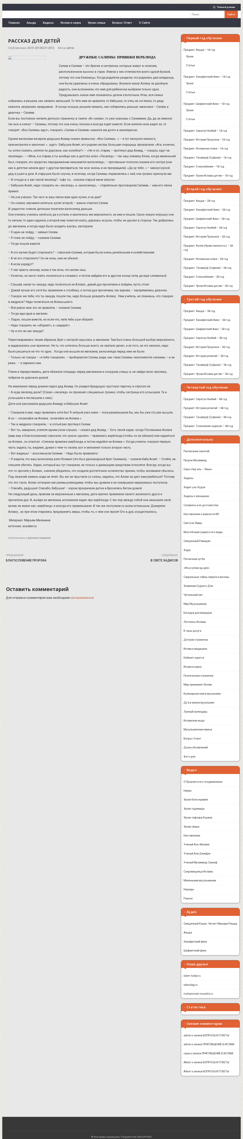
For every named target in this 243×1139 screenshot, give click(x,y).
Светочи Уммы (193, 523)
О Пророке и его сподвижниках (203, 781)
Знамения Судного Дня (198, 585)
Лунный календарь (195, 711)
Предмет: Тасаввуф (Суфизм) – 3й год (207, 364)
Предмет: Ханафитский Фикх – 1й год (207, 76)
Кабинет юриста (194, 657)
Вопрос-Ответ (122, 22)
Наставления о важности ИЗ (201, 514)
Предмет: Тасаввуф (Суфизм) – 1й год (207, 157)
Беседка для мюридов (198, 612)
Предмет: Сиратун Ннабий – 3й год (205, 337)
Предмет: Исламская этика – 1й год (206, 148)
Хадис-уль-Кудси (194, 487)
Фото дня (189, 756)
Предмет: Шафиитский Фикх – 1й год (207, 103)
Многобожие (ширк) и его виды (203, 532)
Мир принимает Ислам (198, 684)
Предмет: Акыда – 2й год (199, 200)
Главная (14, 22)
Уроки (189, 56)
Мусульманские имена (198, 729)
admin (70, 48)
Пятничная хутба (194, 559)
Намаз (188, 790)
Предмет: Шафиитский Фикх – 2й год (207, 218)
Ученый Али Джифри (197, 853)
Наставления (192, 835)
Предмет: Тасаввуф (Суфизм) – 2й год (207, 267)
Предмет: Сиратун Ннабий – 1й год (205, 130)
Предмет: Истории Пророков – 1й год (207, 139)
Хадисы (48, 22)
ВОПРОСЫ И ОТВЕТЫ (216, 1035)
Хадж (187, 550)
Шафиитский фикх (195, 950)
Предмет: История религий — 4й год (206, 408)
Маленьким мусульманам (200, 880)
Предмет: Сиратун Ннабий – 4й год (205, 399)
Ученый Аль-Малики (196, 844)
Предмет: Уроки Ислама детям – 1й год (208, 175)
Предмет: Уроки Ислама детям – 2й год (208, 285)
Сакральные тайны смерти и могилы (206, 576)
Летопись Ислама (195, 621)
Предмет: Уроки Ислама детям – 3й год (208, 373)
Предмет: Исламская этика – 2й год (206, 258)
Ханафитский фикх (195, 941)
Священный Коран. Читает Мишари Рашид (210, 923)
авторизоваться (82, 598)
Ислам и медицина (195, 648)
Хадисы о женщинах (196, 496)
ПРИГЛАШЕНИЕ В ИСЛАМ (218, 1044)
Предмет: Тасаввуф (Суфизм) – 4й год (207, 417)
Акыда (31, 22)
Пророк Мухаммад (195, 460)
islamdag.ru (191, 984)
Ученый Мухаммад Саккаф (200, 862)
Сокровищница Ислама (198, 871)
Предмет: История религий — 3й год (206, 355)
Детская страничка (39, 537)
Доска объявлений (196, 747)
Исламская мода (194, 720)
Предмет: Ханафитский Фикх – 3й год (207, 319)
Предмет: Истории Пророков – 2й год (207, 236)
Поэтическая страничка (198, 675)
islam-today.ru (192, 975)
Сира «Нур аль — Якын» (198, 469)
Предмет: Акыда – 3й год (199, 311)
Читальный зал (193, 594)
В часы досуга (192, 630)
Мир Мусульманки (195, 603)
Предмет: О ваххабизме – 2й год (204, 276)
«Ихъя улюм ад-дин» (197, 567)
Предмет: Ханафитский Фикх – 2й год (207, 209)
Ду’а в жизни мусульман (199, 702)
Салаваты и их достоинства (201, 505)
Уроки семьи (96, 22)
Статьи (190, 65)
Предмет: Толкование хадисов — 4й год (208, 426)
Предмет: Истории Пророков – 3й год (207, 347)
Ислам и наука (71, 22)
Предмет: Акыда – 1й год (199, 49)
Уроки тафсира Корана (198, 817)
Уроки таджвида (194, 808)
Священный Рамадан (197, 541)
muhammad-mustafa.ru (198, 993)
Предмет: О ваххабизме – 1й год (204, 166)
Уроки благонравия (196, 799)
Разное (188, 898)
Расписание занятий (196, 451)
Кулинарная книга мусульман (202, 693)
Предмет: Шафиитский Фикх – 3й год (207, 329)
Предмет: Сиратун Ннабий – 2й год (205, 227)
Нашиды (189, 889)
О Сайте (144, 22)
